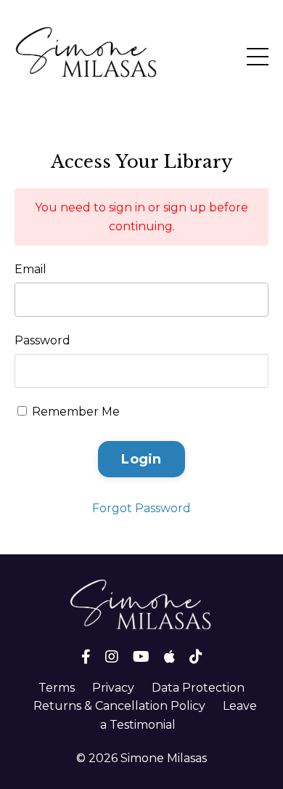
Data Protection (198, 688)
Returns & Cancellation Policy (119, 706)
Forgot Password (141, 508)
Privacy (113, 688)
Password (42, 340)
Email (30, 269)
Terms (56, 688)
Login (141, 459)
